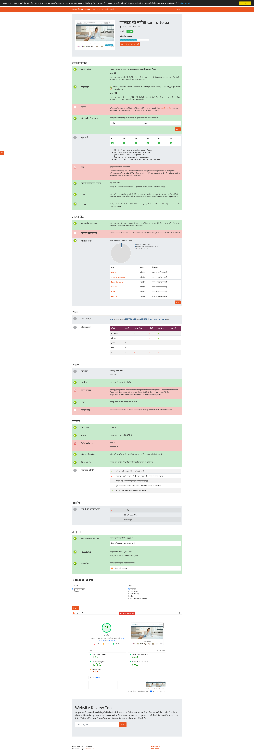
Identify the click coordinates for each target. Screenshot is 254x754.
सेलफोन (76, 591)
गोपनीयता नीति (155, 746)
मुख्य (94, 9)
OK (245, 3)
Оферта (114, 287)
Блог (113, 292)
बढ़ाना (177, 129)
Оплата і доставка (118, 277)
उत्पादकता (133, 589)
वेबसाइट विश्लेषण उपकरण (81, 9)
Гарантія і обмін (117, 282)
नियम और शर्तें (155, 749)
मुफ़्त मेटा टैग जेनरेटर (167, 108)
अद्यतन (130, 31)
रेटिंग (98, 9)
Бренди (114, 296)
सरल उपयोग (134, 591)
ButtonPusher (89, 749)
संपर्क (106, 9)
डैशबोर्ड (112, 9)
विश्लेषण (75, 608)
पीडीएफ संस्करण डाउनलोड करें (130, 44)
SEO (131, 596)
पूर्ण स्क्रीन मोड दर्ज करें (127, 613)
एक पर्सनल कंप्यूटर (79, 589)
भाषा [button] (178, 9)
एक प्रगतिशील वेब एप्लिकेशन (138, 598)
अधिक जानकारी (185, 3)
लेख (102, 9)
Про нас (114, 272)
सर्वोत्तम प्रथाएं (134, 594)
